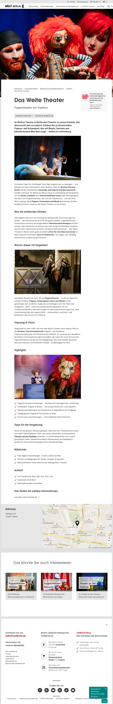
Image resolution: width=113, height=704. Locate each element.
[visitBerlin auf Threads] (46, 690)
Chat (104, 701)
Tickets (61, 660)
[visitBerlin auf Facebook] (40, 690)
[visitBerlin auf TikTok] (66, 690)
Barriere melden (62, 698)
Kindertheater (23, 116)
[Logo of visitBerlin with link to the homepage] (14, 6)
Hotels (51, 660)
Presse (8, 654)
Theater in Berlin (44, 116)
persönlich (60, 644)
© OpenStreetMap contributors (105, 547)
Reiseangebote (55, 657)
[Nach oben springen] (106, 625)
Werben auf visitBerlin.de (15, 663)
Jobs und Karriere (12, 656)
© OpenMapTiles (95, 547)
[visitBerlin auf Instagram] (60, 690)
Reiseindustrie (11, 661)
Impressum (11, 698)
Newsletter (19, 645)
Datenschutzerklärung (28, 698)
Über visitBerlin (11, 651)
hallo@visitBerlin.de (16, 636)
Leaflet (89, 547)
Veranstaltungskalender (59, 667)
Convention (10, 659)
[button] (77, 523)
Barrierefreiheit (47, 698)
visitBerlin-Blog (83, 633)
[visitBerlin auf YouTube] (53, 690)
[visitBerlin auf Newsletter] (73, 690)
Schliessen (106, 688)
